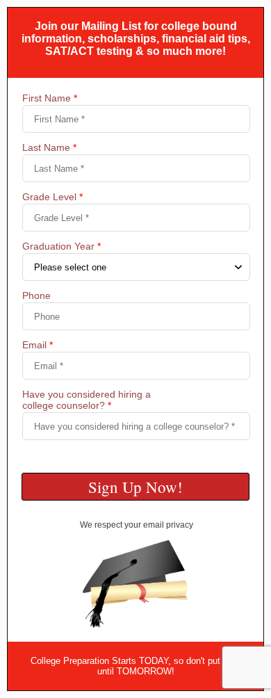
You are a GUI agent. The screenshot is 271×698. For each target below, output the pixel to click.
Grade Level (52, 196)
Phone (36, 295)
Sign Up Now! (135, 486)
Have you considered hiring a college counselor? (86, 400)
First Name (49, 98)
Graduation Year (61, 246)
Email (37, 344)
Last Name (49, 147)
